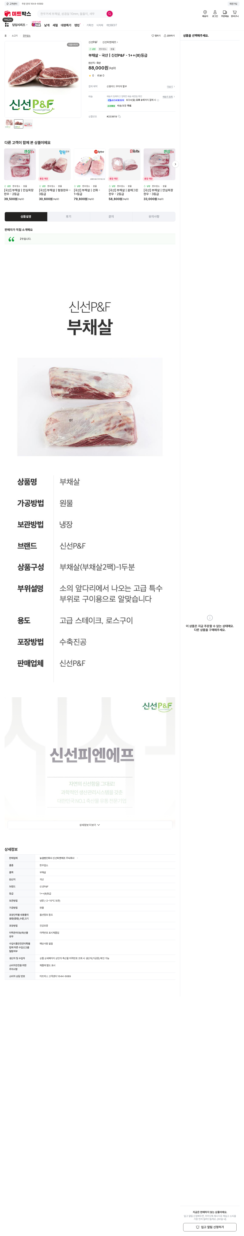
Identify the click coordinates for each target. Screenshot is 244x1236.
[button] (158, 100)
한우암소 (26, 36)
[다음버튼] (175, 164)
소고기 (15, 36)
